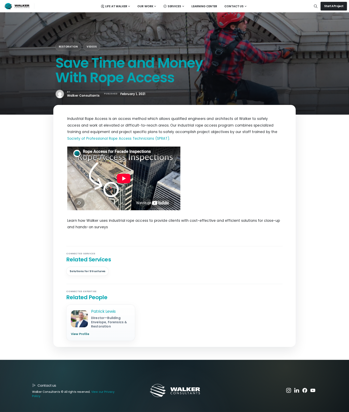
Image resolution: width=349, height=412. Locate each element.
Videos (92, 46)
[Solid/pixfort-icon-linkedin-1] (297, 390)
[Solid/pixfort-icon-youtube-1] (313, 390)
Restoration (68, 46)
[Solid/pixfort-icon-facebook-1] (305, 390)
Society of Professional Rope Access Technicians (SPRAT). (118, 138)
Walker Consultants (83, 95)
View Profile (80, 334)
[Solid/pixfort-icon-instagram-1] (289, 390)
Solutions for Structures (87, 271)
